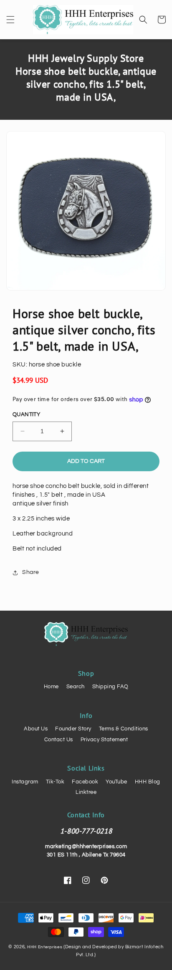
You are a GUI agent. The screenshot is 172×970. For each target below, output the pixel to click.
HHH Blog (147, 782)
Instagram (25, 782)
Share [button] (30, 572)
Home (51, 687)
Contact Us (58, 740)
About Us (36, 729)
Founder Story (73, 729)
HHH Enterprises (45, 947)
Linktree (86, 792)
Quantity (26, 414)
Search (75, 687)
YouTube (116, 782)
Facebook (85, 782)
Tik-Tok (55, 782)
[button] (10, 19)
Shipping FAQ (110, 687)
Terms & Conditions (123, 729)
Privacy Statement (104, 740)
